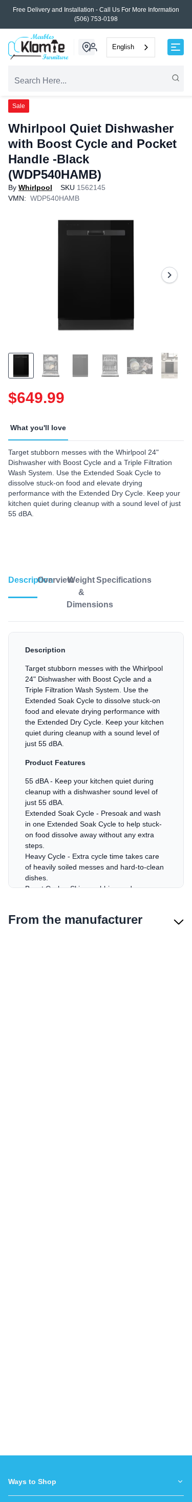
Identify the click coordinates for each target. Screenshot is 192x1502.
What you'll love (38, 428)
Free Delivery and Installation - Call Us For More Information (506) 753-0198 (96, 14)
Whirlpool (35, 187)
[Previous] (22, 275)
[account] (93, 47)
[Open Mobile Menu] (175, 47)
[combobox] (130, 47)
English (123, 47)
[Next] (169, 275)
